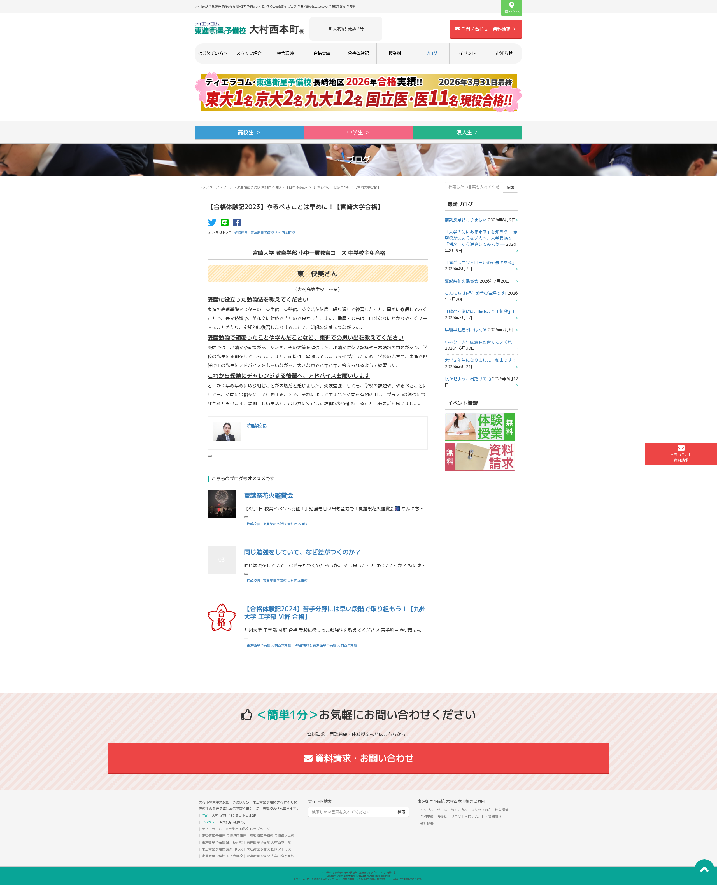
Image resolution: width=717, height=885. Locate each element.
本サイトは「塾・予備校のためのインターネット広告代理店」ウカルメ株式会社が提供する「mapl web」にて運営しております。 (358, 879)
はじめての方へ (212, 53)
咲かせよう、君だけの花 (468, 379)
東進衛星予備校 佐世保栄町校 (268, 849)
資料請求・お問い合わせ (363, 758)
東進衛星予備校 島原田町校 (222, 849)
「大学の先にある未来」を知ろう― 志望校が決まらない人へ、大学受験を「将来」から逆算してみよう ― (481, 238)
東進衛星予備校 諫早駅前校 (222, 842)
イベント (467, 53)
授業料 (394, 53)
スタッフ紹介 (249, 53)
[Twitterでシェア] (213, 224)
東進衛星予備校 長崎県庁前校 (224, 835)
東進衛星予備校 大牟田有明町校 (270, 855)
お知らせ (504, 53)
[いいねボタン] (210, 456)
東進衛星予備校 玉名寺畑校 (222, 855)
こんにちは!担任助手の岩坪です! (475, 293)
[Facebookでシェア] (238, 224)
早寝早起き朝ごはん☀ (466, 330)
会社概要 (427, 823)
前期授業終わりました (466, 220)
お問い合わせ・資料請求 (483, 816)
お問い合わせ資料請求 (681, 457)
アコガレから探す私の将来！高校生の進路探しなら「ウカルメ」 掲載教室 (358, 872)
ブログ (431, 53)
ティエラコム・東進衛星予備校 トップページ (236, 829)
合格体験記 (358, 53)
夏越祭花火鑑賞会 (268, 495)
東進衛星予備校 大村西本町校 (259, 187)
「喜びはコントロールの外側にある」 (480, 263)
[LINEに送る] (226, 224)
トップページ (209, 187)
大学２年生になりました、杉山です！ (480, 360)
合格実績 (321, 53)
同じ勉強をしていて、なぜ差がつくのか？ (302, 552)
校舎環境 (285, 53)
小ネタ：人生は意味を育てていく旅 (478, 342)
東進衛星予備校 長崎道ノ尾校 (272, 835)
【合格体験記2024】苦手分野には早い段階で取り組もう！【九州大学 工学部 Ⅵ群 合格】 (335, 612)
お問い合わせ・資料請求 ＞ (488, 29)
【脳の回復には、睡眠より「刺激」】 (480, 311)
